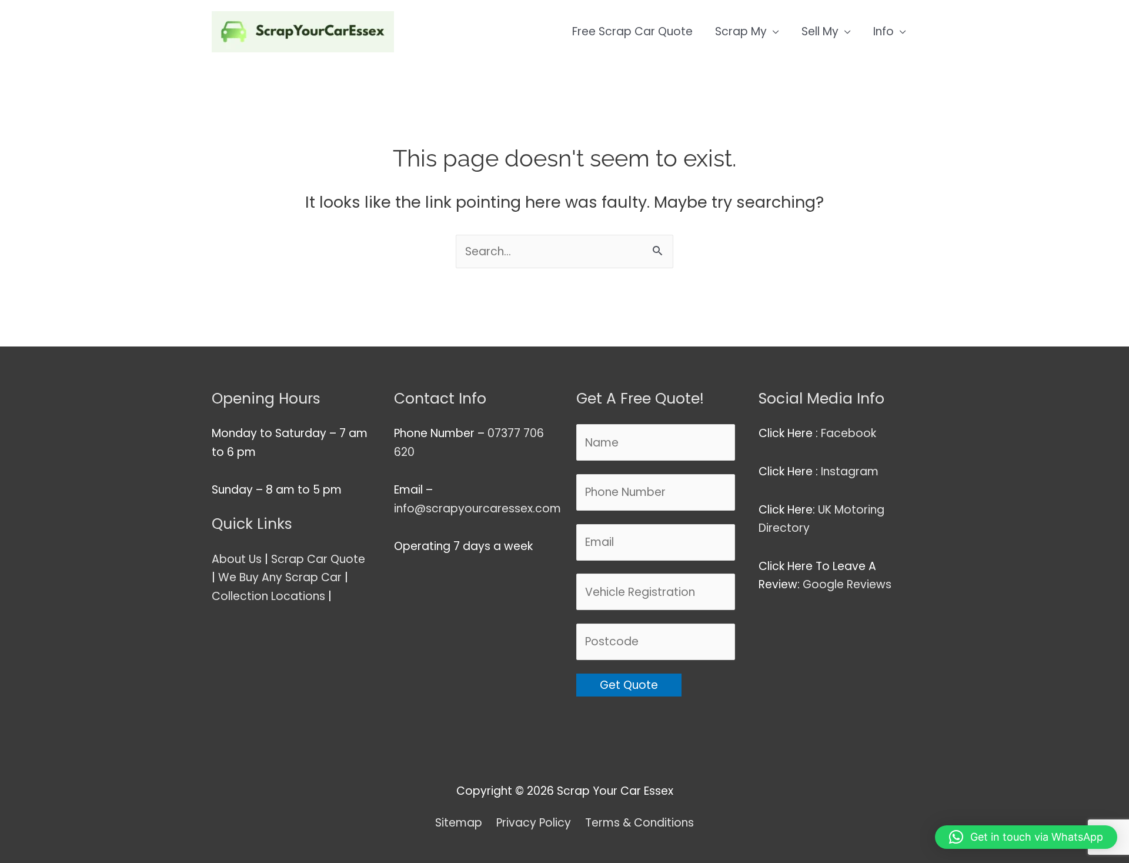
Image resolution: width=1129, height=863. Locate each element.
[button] (1026, 837)
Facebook (850, 433)
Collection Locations (268, 596)
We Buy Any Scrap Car (280, 577)
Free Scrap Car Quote (632, 31)
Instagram (851, 471)
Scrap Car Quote (318, 559)
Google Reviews (848, 584)
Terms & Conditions (639, 823)
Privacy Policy (533, 823)
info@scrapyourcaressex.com (477, 509)
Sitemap (458, 823)
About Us (237, 559)
